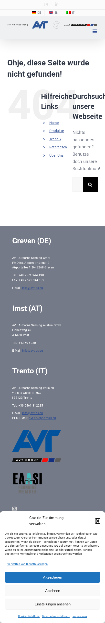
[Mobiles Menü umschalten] (95, 31)
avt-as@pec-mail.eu (42, 418)
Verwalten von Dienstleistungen (27, 564)
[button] (97, 521)
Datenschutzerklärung (56, 616)
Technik (55, 139)
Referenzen (58, 147)
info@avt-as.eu (32, 288)
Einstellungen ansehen (53, 604)
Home (54, 123)
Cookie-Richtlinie (29, 616)
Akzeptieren (52, 577)
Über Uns (56, 155)
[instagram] (14, 508)
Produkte (56, 131)
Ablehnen (52, 591)
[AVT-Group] (36, 460)
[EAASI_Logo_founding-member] (27, 474)
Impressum (80, 616)
